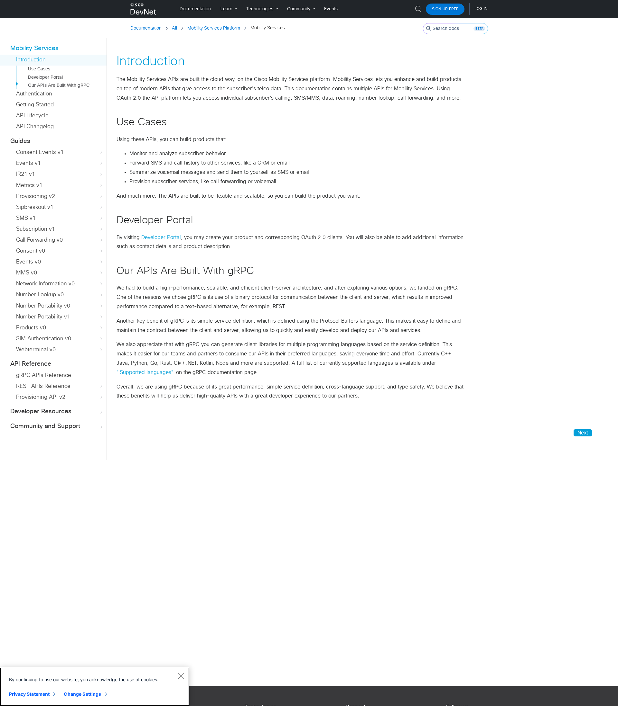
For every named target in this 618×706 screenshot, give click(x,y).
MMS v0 (26, 273)
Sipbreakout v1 (34, 207)
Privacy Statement (29, 694)
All (174, 28)
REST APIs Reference (43, 386)
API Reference (30, 364)
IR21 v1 (25, 174)
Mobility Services (34, 48)
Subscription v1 (35, 229)
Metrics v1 (29, 185)
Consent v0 (30, 251)
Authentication (34, 94)
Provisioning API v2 (40, 397)
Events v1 (28, 163)
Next (582, 432)
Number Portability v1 (43, 317)
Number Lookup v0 (40, 295)
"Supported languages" (145, 372)
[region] (94, 686)
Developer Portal (45, 77)
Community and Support (45, 426)
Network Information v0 (45, 284)
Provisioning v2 (35, 196)
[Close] (181, 676)
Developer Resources (40, 411)
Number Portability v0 (43, 306)
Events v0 (28, 262)
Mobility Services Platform (213, 28)
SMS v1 (26, 218)
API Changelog (35, 127)
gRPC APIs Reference (43, 375)
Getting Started (35, 105)
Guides (20, 141)
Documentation (146, 28)
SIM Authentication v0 (43, 339)
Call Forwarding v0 (39, 240)
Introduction (31, 60)
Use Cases (39, 69)
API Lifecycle (32, 116)
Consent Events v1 (40, 152)
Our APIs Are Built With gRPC (58, 85)
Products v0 (31, 328)
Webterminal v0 (36, 350)
